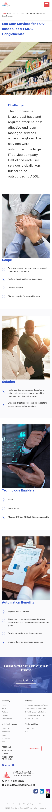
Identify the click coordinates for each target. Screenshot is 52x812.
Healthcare (6, 732)
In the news (29, 728)
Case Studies (7, 719)
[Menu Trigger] (46, 4)
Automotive (6, 738)
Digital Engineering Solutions (36, 712)
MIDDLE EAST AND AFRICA (7, 758)
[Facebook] (35, 791)
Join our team (33, 748)
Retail (4, 735)
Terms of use (12, 804)
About (4, 705)
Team (4, 709)
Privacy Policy (28, 804)
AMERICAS (6, 747)
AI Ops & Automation (32, 719)
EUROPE (5, 754)
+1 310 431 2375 (14, 781)
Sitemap (42, 804)
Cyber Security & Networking (35, 709)
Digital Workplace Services (35, 715)
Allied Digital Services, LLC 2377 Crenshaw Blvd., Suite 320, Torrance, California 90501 (23, 773)
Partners (5, 712)
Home (4, 13)
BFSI (3, 742)
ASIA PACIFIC (7, 750)
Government (6, 728)
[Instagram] (48, 791)
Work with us (26, 680)
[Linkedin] (42, 791)
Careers (5, 715)
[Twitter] (48, 795)
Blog (27, 732)
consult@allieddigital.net (19, 785)
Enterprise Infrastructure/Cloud (36, 705)
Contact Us (8, 765)
